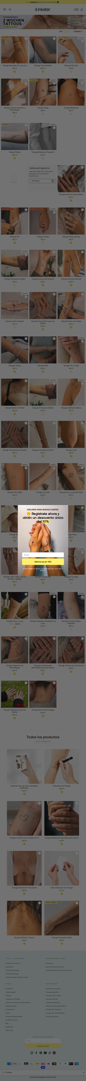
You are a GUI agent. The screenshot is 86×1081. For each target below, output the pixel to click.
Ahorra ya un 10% (43, 561)
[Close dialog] (66, 507)
